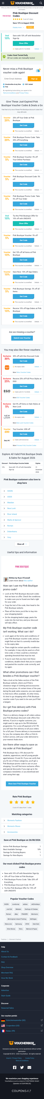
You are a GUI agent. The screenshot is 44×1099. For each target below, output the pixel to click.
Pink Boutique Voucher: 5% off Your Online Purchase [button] (25, 158)
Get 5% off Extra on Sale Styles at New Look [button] (26, 405)
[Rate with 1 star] (11, 802)
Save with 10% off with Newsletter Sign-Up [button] (27, 37)
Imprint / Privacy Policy (14, 1058)
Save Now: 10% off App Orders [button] (25, 272)
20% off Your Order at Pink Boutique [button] (23, 119)
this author (28, 581)
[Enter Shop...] (40, 3)
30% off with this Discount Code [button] (26, 356)
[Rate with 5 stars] (33, 802)
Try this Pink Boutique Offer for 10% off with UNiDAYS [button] (25, 217)
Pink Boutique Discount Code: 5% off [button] (26, 177)
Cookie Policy (29, 1058)
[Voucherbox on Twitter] (22, 1069)
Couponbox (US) (12, 1026)
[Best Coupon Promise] (29, 27)
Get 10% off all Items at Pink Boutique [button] (24, 253)
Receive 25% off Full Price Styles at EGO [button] (27, 380)
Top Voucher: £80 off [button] (21, 429)
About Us (5, 951)
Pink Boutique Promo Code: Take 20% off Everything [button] (26, 138)
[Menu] (3, 3)
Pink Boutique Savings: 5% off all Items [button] (26, 290)
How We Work (7, 978)
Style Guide (5, 996)
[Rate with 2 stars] (16, 802)
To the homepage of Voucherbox (22, 3)
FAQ (3, 962)
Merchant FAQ (7, 973)
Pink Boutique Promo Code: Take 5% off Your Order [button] (26, 197)
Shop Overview (7, 967)
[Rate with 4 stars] (27, 802)
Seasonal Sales (7, 1008)
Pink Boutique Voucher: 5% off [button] (25, 235)
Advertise (5, 990)
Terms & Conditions (22, 1061)
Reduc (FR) (10, 1031)
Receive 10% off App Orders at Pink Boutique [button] (27, 309)
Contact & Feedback (9, 957)
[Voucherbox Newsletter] (29, 1069)
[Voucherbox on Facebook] (14, 1069)
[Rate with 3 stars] (22, 802)
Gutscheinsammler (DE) (16, 1020)
